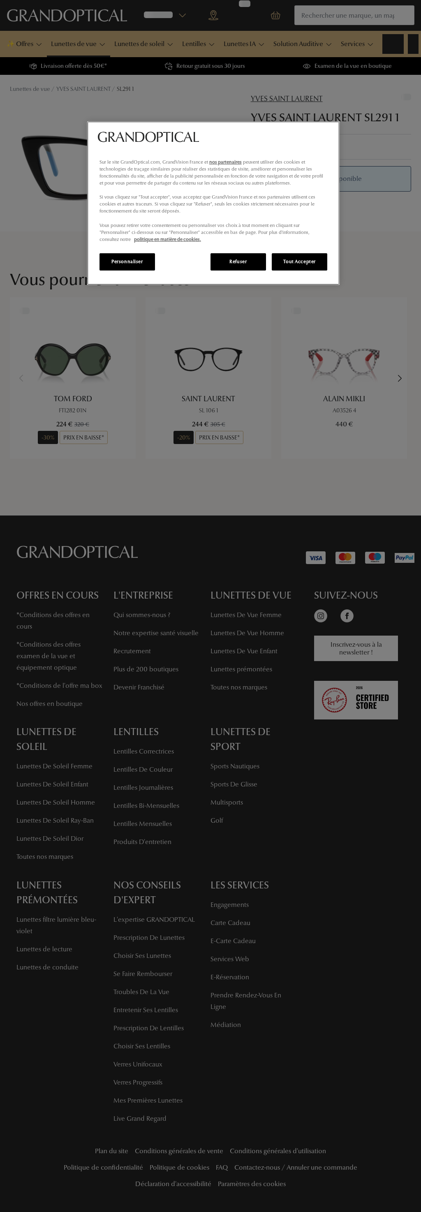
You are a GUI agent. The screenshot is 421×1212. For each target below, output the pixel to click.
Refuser (238, 261)
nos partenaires (225, 162)
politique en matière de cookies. (167, 239)
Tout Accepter (299, 261)
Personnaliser (127, 261)
